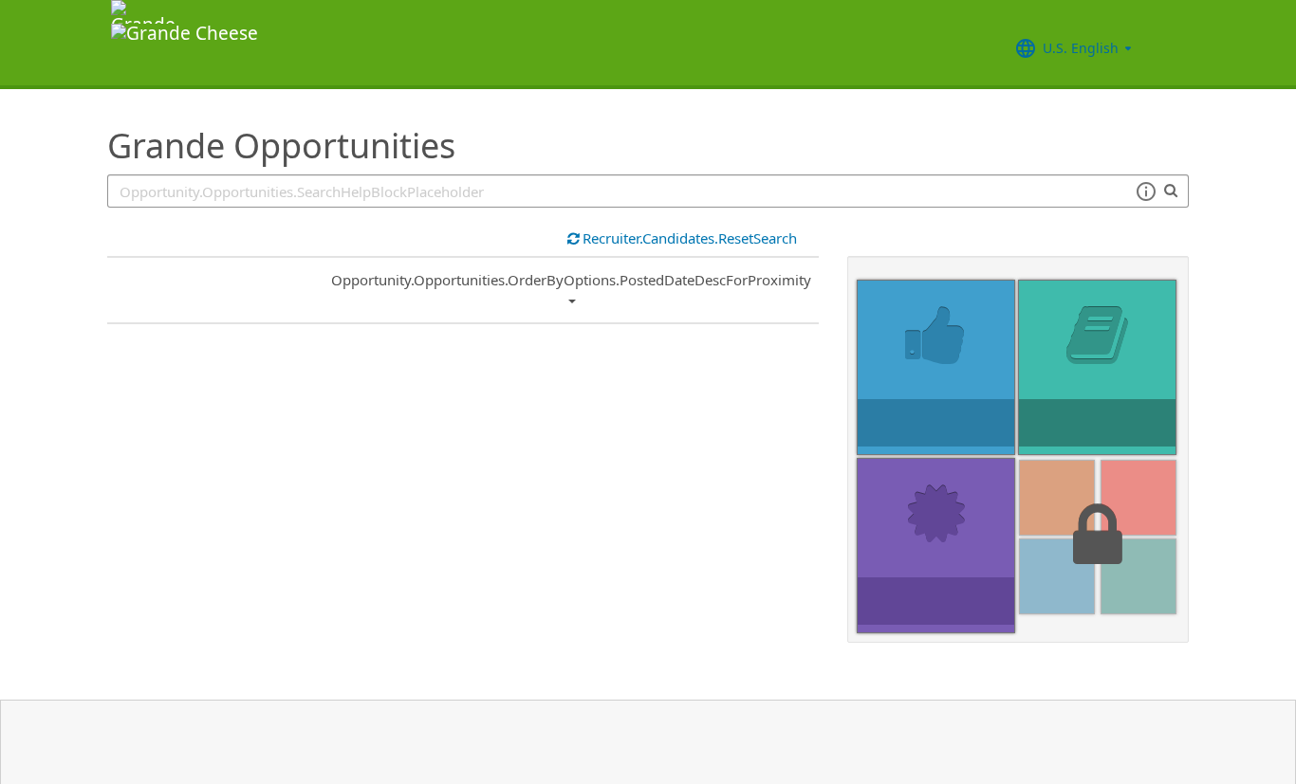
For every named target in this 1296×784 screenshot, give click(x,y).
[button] (1146, 191)
